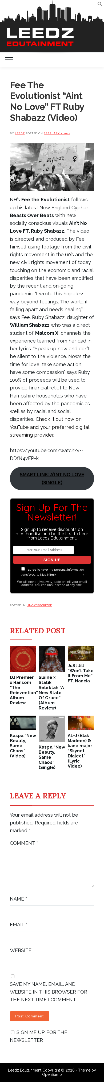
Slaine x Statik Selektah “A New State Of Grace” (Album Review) (51, 693)
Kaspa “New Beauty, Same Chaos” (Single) (52, 757)
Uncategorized (39, 605)
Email (18, 924)
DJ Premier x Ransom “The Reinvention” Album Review (23, 690)
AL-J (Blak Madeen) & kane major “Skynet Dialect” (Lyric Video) (80, 751)
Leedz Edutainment (25, 1070)
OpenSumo (52, 1074)
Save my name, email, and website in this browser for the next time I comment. (48, 992)
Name (18, 899)
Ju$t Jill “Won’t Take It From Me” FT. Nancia (81, 673)
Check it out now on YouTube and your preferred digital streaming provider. (49, 427)
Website (20, 950)
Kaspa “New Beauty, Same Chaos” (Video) (23, 745)
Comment (24, 843)
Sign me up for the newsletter (38, 1036)
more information (69, 575)
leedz (20, 133)
